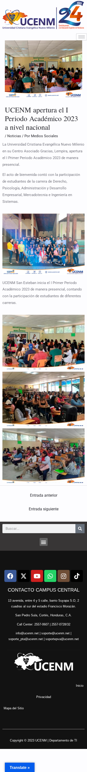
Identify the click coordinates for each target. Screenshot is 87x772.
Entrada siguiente (43, 509)
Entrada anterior (43, 495)
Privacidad (43, 697)
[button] (44, 542)
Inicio (79, 685)
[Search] (80, 528)
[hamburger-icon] (81, 36)
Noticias (14, 136)
